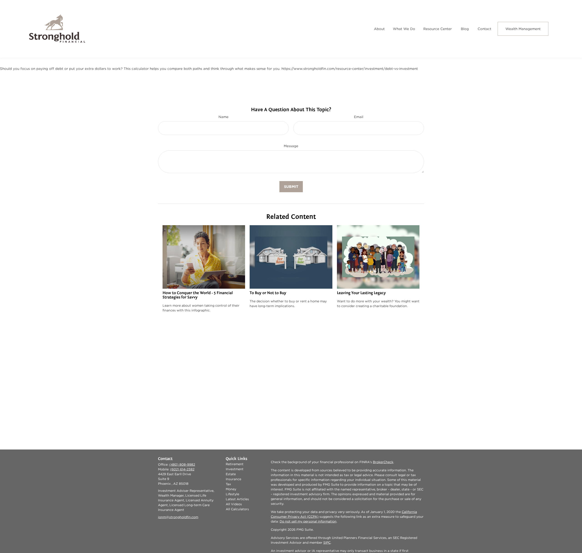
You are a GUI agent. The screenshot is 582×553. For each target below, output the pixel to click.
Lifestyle (232, 494)
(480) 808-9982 (182, 464)
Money (231, 489)
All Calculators (237, 509)
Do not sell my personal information (308, 521)
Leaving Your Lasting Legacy (361, 293)
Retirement (234, 464)
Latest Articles (237, 499)
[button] (379, 29)
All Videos (234, 504)
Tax (228, 484)
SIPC (327, 542)
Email (358, 117)
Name (223, 117)
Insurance (233, 479)
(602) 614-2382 (182, 469)
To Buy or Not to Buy (268, 293)
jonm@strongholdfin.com (178, 517)
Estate (231, 474)
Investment (234, 469)
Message (291, 146)
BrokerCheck (383, 462)
